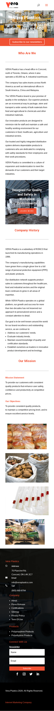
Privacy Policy (18, 616)
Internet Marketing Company (18, 702)
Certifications (17, 608)
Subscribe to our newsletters (27, 42)
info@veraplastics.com (22, 582)
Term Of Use (17, 619)
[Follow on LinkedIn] (37, 674)
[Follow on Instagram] (24, 674)
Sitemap (15, 612)
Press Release (18, 604)
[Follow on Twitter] (31, 674)
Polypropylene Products (22, 631)
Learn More (27, 211)
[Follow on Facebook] (17, 674)
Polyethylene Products (21, 635)
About (14, 601)
